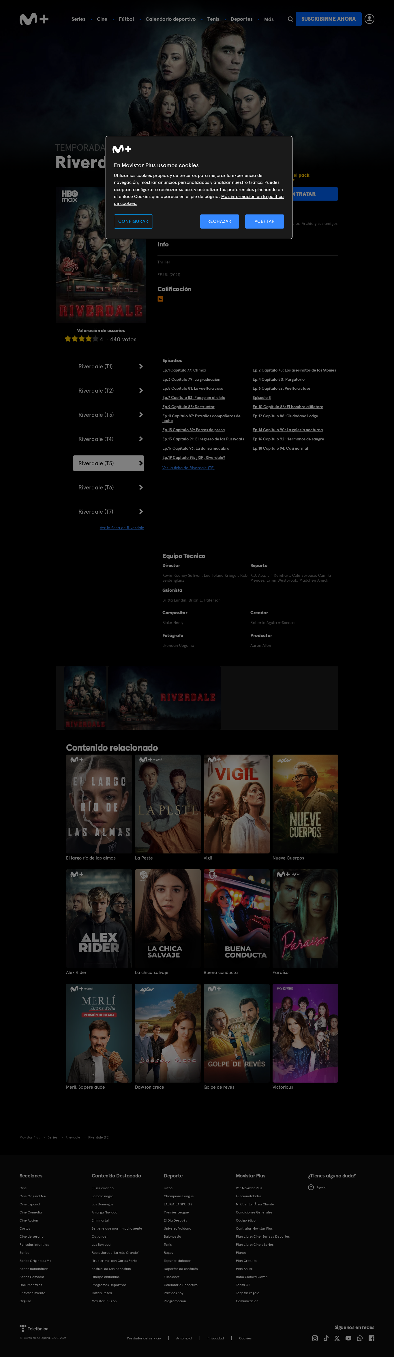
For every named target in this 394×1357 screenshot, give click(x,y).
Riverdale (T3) (96, 414)
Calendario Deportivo (181, 1285)
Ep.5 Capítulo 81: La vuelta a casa (192, 388)
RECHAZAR (219, 221)
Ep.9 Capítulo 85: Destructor (188, 406)
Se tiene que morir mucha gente (117, 1228)
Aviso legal (184, 1338)
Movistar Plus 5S (104, 1301)
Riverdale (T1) (95, 366)
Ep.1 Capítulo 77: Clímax (184, 370)
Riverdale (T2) (96, 390)
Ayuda (321, 1187)
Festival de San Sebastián (111, 1269)
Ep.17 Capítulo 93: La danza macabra (195, 448)
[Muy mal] (68, 339)
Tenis (213, 19)
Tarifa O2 (243, 1285)
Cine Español (30, 1204)
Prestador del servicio (144, 1338)
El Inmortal (100, 1220)
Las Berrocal (101, 1245)
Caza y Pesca (102, 1293)
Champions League (179, 1196)
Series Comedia (32, 1277)
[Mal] (75, 339)
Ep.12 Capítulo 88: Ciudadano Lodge (285, 416)
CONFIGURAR (133, 221)
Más (269, 19)
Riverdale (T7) (95, 511)
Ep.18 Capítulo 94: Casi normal (280, 448)
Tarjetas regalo (247, 1293)
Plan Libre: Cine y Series (254, 1245)
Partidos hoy (173, 1293)
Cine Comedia (31, 1212)
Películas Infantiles (34, 1245)
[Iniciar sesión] (369, 19)
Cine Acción (29, 1220)
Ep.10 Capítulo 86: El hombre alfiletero (288, 406)
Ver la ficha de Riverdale (122, 527)
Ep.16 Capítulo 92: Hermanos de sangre (288, 439)
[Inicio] (34, 19)
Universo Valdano (177, 1228)
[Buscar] (290, 19)
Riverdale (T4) (96, 439)
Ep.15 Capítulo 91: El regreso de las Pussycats (203, 439)
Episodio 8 (262, 397)
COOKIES (245, 1338)
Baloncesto (172, 1237)
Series (78, 19)
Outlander (100, 1237)
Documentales (31, 1285)
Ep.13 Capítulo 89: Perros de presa (193, 429)
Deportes (242, 19)
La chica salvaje (151, 972)
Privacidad (215, 1338)
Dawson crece (149, 1087)
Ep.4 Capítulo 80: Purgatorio (279, 379)
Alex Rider (76, 972)
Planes (241, 1253)
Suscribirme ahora (328, 19)
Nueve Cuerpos (288, 858)
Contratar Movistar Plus (254, 1228)
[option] (86, 698)
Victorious (283, 1087)
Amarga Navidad (104, 1212)
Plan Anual (244, 1269)
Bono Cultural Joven (252, 1277)
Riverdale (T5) (96, 463)
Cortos (25, 1228)
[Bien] (88, 339)
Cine (102, 19)
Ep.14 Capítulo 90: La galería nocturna (288, 429)
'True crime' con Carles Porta (114, 1261)
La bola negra (102, 1196)
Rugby (168, 1253)
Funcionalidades (248, 1196)
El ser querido (103, 1188)
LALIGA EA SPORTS (178, 1204)
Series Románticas (34, 1269)
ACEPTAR (265, 221)
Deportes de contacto (181, 1269)
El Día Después (175, 1220)
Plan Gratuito (246, 1261)
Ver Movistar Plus (249, 1188)
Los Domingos (102, 1204)
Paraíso (280, 972)
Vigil (208, 858)
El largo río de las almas (91, 858)
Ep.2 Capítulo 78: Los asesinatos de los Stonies (294, 370)
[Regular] (81, 339)
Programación (175, 1301)
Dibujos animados (105, 1277)
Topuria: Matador (177, 1261)
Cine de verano (32, 1237)
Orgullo (25, 1301)
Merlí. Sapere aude (85, 1087)
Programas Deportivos (109, 1285)
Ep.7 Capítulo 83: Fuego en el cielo (193, 397)
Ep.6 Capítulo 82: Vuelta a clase (281, 388)
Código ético (246, 1220)
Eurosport (171, 1277)
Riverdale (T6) (96, 487)
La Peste (144, 858)
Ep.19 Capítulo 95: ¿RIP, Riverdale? (193, 457)
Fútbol (126, 19)
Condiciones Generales (254, 1212)
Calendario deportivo (171, 19)
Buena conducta (221, 972)
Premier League (176, 1212)
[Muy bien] (95, 339)
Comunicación (247, 1301)
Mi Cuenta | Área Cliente (255, 1204)
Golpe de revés (219, 1087)
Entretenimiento (32, 1293)
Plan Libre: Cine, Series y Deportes (263, 1237)
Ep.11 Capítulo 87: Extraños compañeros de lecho (201, 418)
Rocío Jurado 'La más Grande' (115, 1253)
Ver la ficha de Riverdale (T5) (188, 467)
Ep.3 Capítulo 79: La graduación (191, 379)
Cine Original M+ (33, 1196)
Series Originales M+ (35, 1261)
